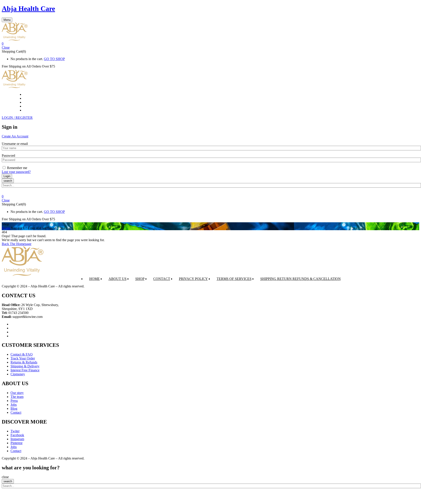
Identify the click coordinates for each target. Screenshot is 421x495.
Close (6, 47)
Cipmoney (18, 374)
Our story (17, 393)
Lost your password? (16, 172)
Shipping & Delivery (25, 366)
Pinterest (16, 443)
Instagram (17, 439)
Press (14, 400)
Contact (161, 279)
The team (17, 397)
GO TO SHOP (54, 59)
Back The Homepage (16, 244)
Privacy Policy (193, 279)
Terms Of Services (234, 279)
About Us (118, 279)
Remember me (17, 168)
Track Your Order (23, 358)
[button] (210, 44)
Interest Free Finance (25, 370)
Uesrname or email (15, 144)
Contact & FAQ (22, 354)
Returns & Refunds (24, 362)
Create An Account (15, 136)
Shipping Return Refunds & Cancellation (300, 279)
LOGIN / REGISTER (17, 117)
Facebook (17, 435)
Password (8, 155)
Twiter (15, 431)
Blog (14, 408)
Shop (139, 279)
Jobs (14, 404)
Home (6, 228)
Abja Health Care (28, 8)
